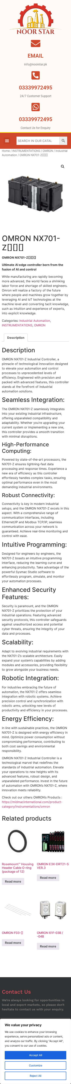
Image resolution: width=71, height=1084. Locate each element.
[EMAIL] (35, 43)
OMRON (48, 151)
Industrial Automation (34, 321)
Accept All (35, 1055)
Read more (13, 881)
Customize (35, 1065)
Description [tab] (15, 338)
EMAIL (35, 56)
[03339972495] (35, 107)
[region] (35, 1051)
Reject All (35, 1075)
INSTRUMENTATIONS (26, 151)
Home (6, 151)
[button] (7, 141)
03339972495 (35, 119)
